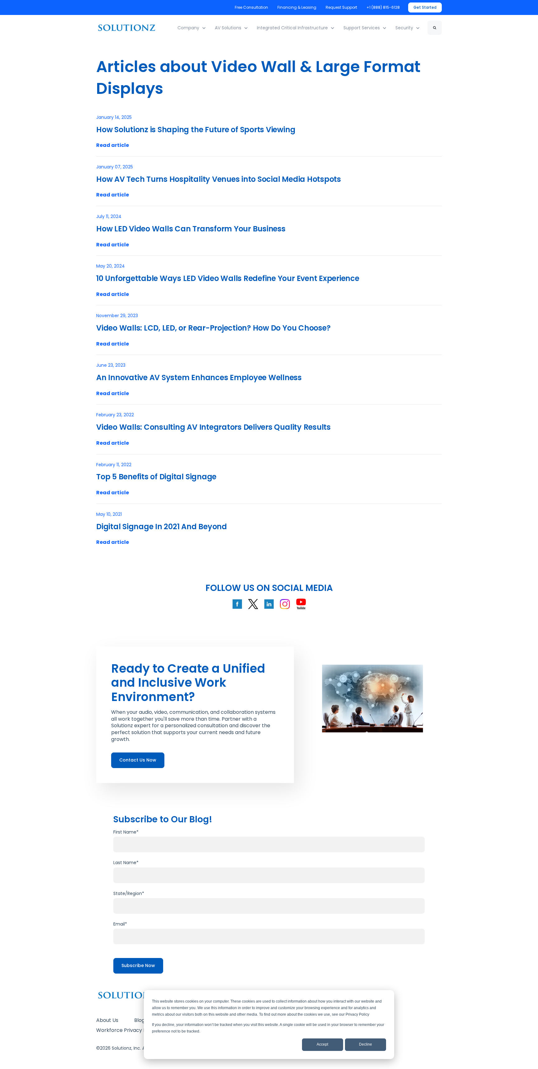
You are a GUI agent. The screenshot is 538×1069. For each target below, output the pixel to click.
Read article (112, 145)
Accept (322, 1044)
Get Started (425, 7)
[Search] (434, 28)
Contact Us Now (137, 760)
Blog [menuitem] (139, 1020)
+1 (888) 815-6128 (383, 7)
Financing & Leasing (296, 7)
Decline (365, 1044)
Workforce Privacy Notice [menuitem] (127, 1030)
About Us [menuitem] (107, 1020)
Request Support (341, 7)
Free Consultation (251, 7)
